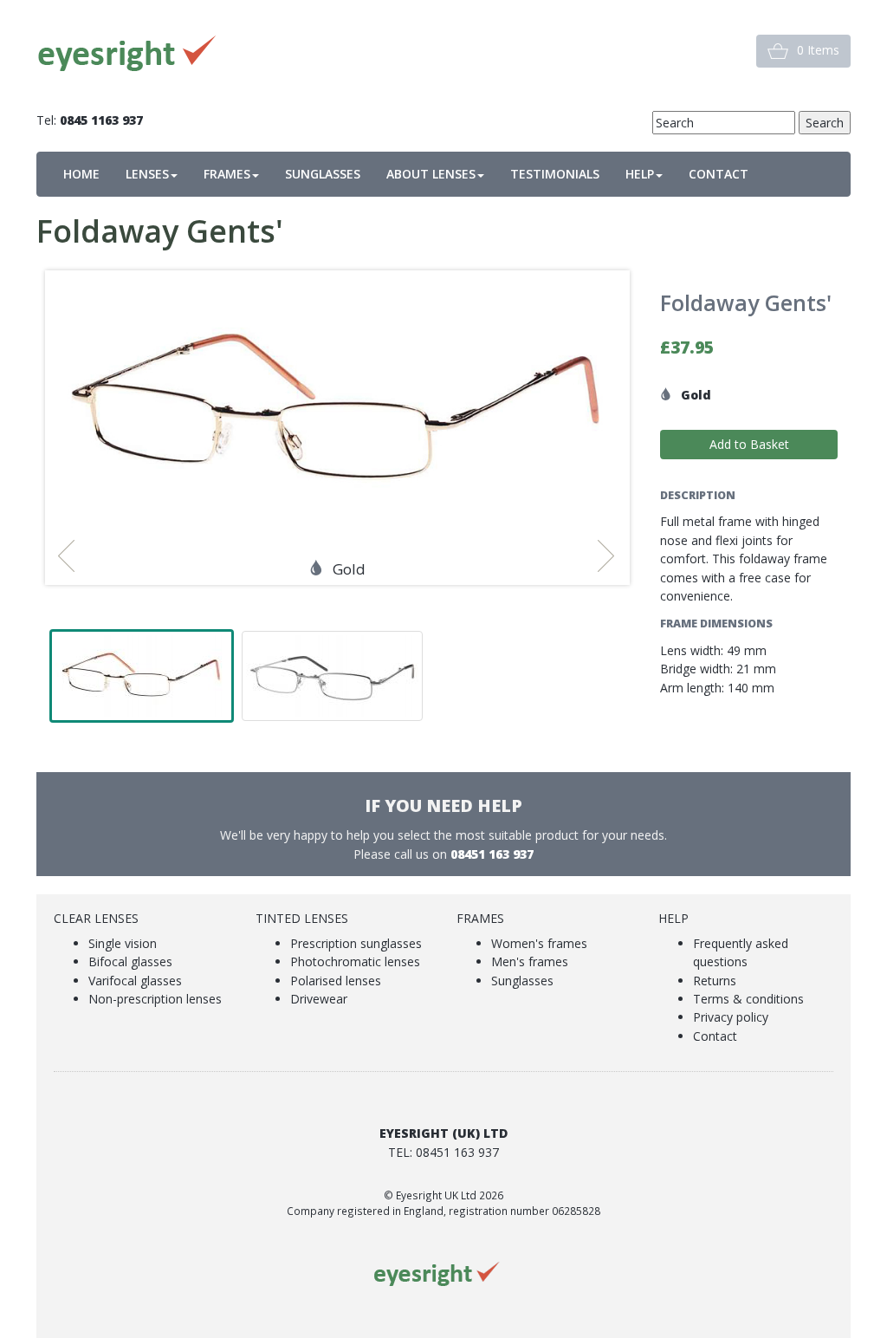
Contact (715, 1036)
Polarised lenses (335, 980)
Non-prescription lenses (155, 999)
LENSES (147, 174)
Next (611, 556)
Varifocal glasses (135, 980)
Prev (72, 556)
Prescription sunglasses (356, 943)
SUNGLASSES (322, 174)
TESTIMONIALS (554, 174)
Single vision (122, 943)
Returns (714, 980)
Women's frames (539, 943)
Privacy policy (730, 1017)
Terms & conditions (748, 999)
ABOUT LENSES (431, 174)
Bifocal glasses (130, 961)
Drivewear (318, 999)
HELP (639, 174)
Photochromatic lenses (355, 961)
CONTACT (718, 174)
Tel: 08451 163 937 (443, 1152)
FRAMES (227, 174)
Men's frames (529, 961)
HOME (81, 174)
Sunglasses (522, 980)
